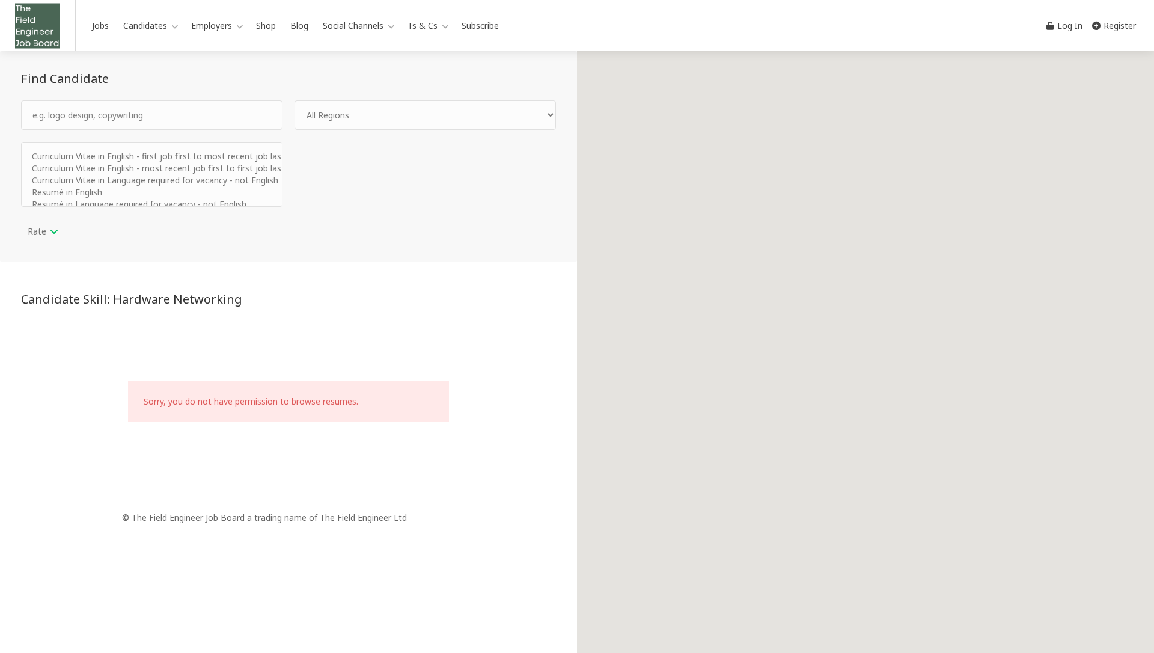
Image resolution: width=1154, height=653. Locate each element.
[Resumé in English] (152, 192)
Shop (266, 25)
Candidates (145, 25)
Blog (299, 25)
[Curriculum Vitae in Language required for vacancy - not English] (152, 180)
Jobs (100, 25)
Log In (1068, 25)
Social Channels (353, 25)
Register (1118, 25)
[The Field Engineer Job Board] (37, 41)
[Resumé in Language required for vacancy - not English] (152, 204)
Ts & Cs (423, 25)
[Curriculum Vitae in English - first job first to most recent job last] (152, 156)
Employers (211, 25)
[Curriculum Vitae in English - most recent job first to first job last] (152, 168)
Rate (37, 231)
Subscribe (480, 25)
